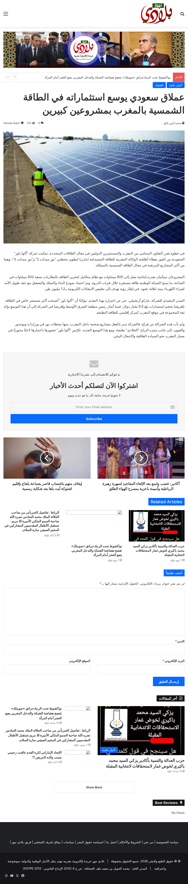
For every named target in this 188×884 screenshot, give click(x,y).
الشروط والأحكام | (129, 842)
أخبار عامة (175, 85)
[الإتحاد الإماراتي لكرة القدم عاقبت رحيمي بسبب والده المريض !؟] (77, 758)
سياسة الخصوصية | (166, 842)
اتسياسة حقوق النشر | (89, 842)
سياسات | (68, 842)
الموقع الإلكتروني (79, 661)
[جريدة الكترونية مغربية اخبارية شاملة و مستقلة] (94, 49)
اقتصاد (159, 85)
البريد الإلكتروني (173, 661)
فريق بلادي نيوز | (20, 842)
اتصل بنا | (111, 842)
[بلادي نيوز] (156, 13)
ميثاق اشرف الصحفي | (46, 842)
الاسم (180, 641)
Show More (94, 787)
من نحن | (147, 842)
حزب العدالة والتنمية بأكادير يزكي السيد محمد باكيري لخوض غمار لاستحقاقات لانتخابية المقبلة (159, 550)
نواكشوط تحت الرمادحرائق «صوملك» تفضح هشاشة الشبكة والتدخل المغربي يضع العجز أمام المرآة (108, 77)
